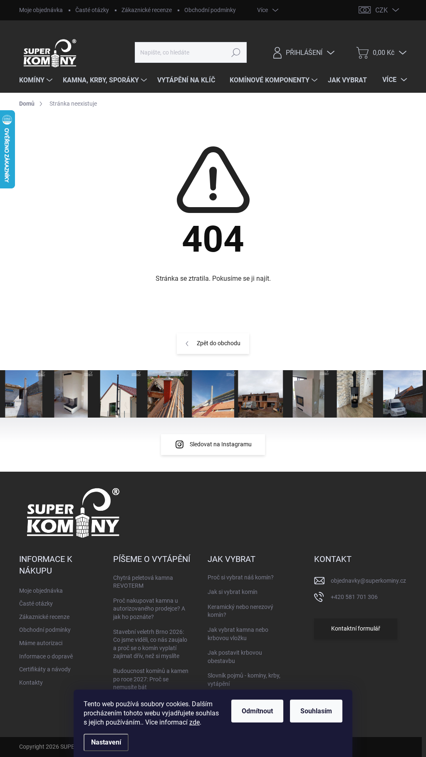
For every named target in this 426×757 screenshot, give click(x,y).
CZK (381, 10)
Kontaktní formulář (355, 628)
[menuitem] (36, 80)
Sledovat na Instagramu (221, 444)
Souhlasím (316, 711)
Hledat (235, 52)
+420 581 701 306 (354, 597)
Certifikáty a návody (45, 669)
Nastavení (106, 742)
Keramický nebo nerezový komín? (240, 611)
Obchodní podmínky (210, 10)
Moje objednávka (41, 10)
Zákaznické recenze (146, 10)
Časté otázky (92, 10)
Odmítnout (257, 711)
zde (194, 722)
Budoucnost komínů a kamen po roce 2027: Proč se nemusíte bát (150, 679)
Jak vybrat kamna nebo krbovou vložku (238, 633)
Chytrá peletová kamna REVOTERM (143, 581)
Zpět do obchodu (218, 343)
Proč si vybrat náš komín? (241, 577)
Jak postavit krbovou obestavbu (235, 656)
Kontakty (31, 682)
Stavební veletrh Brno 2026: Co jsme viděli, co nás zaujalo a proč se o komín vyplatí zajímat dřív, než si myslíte (150, 644)
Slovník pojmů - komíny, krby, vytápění (244, 679)
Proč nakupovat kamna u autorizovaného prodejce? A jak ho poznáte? (149, 608)
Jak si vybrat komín (233, 592)
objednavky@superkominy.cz (368, 580)
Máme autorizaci (40, 643)
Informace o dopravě (46, 656)
